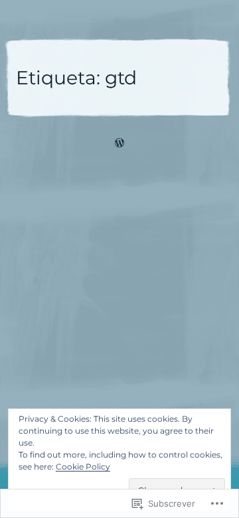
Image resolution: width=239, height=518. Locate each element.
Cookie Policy (83, 467)
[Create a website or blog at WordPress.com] (119, 145)
